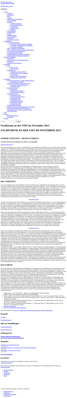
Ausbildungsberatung (15, 23)
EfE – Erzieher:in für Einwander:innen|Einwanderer (20, 50)
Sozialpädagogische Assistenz (15, 53)
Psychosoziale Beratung (16, 25)
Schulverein (10, 38)
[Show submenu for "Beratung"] (12, 22)
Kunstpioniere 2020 (15, 104)
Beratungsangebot (5, 367)
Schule (5, 12)
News (5, 112)
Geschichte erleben (15, 86)
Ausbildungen (7, 41)
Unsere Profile (14, 74)
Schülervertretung (11, 35)
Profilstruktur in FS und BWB (18, 72)
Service (6, 114)
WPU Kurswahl (14, 69)
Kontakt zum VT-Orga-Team (17, 77)
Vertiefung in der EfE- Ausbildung (19, 73)
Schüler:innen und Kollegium (14, 19)
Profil (8, 16)
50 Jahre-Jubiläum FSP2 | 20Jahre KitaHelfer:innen (20, 80)
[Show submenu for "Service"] (8, 114)
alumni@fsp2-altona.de (7, 363)
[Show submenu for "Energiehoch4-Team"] (18, 88)
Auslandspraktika (11, 20)
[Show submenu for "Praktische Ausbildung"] (16, 57)
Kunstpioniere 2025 (15, 95)
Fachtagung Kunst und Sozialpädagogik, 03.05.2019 (20, 107)
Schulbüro (10, 13)
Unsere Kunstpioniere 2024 (17, 96)
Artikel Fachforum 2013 (7, 144)
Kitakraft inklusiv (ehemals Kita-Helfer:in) (18, 55)
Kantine (9, 34)
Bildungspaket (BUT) (12, 115)
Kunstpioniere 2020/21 (16, 102)
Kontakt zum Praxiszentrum (14, 63)
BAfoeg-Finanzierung (6, 329)
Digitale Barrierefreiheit (10, 394)
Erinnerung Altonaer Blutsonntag (19, 85)
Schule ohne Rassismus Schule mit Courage (18, 83)
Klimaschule (13, 89)
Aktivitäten (7, 79)
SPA (8, 66)
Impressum (7, 374)
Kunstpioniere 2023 (15, 98)
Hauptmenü (4, 9)
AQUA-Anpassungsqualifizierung (16, 51)
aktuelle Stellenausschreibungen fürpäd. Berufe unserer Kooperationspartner (12, 337)
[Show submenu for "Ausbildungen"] (12, 41)
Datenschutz (7, 373)
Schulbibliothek (11, 32)
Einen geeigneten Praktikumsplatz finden (17, 60)
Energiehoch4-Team (12, 88)
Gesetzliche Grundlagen (16, 47)
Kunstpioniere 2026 (12, 93)
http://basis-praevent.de (10, 306)
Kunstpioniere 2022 (15, 99)
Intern (5, 376)
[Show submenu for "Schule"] (8, 12)
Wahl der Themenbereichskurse (18, 76)
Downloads (10, 117)
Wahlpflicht (7, 64)
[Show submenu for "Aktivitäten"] (10, 79)
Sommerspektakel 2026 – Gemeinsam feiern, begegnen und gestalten (18, 347)
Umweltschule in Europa (16, 91)
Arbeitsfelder (10, 58)
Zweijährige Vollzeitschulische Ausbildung (21, 45)
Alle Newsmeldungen (6, 354)
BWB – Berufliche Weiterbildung (16, 48)
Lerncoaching (14, 26)
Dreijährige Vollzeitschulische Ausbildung (21, 44)
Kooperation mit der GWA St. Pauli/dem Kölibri (19, 109)
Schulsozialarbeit (14, 28)
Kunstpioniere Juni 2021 (16, 101)
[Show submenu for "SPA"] (10, 66)
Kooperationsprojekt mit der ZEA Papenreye (18, 108)
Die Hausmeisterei (12, 36)
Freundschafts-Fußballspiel (14, 105)
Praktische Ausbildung (10, 57)
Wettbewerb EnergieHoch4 (17, 92)
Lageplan (9, 17)
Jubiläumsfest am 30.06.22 (17, 82)
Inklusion (12, 29)
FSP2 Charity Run (12, 111)
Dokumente (10, 61)
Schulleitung (10, 15)
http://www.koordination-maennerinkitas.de (15, 307)
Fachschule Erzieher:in (13, 42)
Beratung (9, 22)
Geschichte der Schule (13, 39)
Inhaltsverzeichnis (8, 370)
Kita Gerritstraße (11, 31)
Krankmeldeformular (6, 320)
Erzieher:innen (11, 70)
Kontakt (6, 118)
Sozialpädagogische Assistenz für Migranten (18, 54)
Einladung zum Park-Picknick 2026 (10, 345)
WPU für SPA (14, 67)
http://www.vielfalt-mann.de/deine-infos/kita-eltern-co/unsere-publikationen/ (33, 310)
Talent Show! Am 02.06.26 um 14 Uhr (11, 350)
